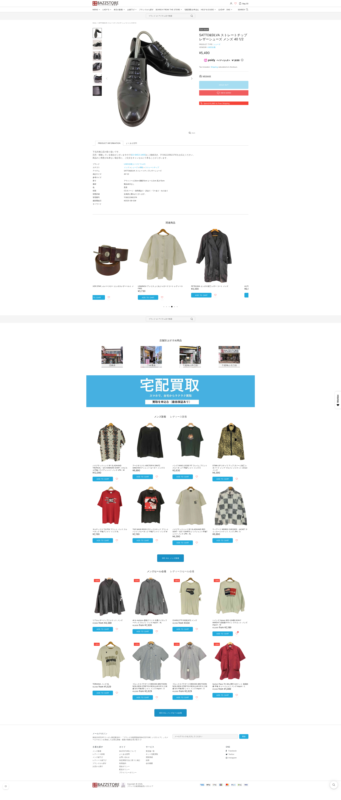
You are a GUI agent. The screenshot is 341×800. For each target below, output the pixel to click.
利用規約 (122, 763)
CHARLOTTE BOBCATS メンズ (184, 620)
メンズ (126, 167)
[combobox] (170, 16)
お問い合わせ (124, 757)
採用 (147, 760)
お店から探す (98, 766)
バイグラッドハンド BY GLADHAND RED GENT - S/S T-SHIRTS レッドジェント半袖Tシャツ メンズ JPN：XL (189, 531)
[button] (334, 785)
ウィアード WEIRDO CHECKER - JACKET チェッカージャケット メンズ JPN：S (229, 530)
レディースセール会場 (182, 571)
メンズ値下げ (98, 757)
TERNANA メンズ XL (101, 684)
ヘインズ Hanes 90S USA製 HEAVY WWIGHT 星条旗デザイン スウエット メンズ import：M (229, 622)
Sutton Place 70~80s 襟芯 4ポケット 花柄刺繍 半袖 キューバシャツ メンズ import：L (230, 685)
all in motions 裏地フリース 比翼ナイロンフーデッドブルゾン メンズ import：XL (150, 621)
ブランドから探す (99, 763)
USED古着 (211, 47)
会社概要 (149, 763)
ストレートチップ (152, 167)
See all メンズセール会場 (170, 713)
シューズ (216, 44)
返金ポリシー (124, 766)
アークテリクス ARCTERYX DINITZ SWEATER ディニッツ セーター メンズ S (149, 466)
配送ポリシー (124, 769)
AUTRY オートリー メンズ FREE (105, 286)
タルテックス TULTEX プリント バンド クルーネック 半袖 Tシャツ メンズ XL (110, 530)
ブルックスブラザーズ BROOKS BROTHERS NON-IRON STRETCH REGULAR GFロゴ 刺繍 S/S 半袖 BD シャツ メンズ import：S (150, 686)
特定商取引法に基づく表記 (129, 760)
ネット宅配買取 (152, 754)
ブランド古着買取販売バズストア (106, 3)
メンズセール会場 (156, 571)
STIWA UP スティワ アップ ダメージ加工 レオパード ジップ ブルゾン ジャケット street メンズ (229, 467)
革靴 (141, 167)
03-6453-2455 (138, 155)
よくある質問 (124, 754)
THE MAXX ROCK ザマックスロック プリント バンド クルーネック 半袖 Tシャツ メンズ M (151, 530)
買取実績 (149, 757)
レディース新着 (178, 416)
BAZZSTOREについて (127, 751)
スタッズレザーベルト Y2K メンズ (159, 286)
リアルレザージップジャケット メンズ (108, 620)
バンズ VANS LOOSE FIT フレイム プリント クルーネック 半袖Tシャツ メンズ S (189, 466)
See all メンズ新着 (170, 558)
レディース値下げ (99, 760)
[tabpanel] (117, 266)
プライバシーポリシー (128, 772)
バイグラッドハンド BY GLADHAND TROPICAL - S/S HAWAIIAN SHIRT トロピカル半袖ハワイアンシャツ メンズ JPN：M (110, 467)
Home (94, 23)
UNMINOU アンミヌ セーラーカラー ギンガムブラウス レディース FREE (223, 287)
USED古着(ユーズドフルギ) (134, 164)
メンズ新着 (160, 416)
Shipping (214, 67)
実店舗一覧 (150, 751)
